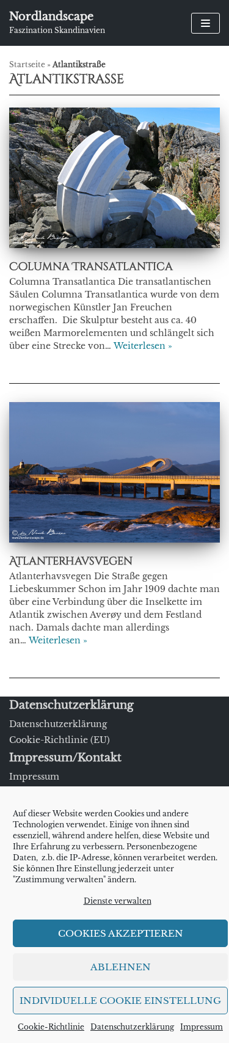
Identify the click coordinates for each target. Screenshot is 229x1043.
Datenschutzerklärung (132, 1026)
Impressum (201, 1026)
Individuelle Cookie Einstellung (120, 1000)
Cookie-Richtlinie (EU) (59, 739)
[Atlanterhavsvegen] (114, 539)
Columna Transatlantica (91, 266)
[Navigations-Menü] (205, 23)
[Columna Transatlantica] (114, 245)
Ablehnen (120, 967)
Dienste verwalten (117, 901)
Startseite (27, 64)
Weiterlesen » (143, 345)
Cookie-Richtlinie (51, 1026)
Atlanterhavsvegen (71, 561)
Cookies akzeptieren (120, 933)
